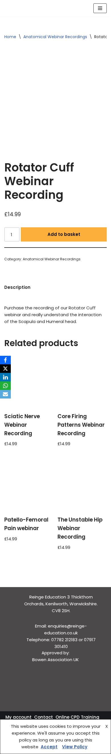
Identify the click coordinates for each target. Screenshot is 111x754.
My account (18, 717)
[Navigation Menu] (100, 8)
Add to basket (64, 234)
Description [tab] (17, 287)
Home (10, 37)
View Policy (74, 747)
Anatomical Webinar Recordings (55, 37)
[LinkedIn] (5, 377)
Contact (43, 717)
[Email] (5, 394)
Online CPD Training (77, 717)
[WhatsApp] (5, 385)
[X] (5, 368)
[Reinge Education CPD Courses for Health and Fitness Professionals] (21, 8)
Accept (49, 747)
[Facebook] (5, 360)
